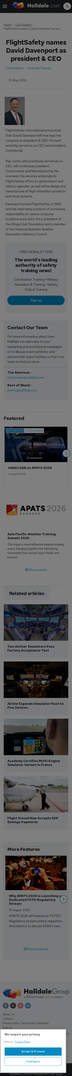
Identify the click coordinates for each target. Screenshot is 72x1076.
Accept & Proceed (33, 1051)
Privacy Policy (22, 1041)
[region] (33, 1051)
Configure (33, 1061)
